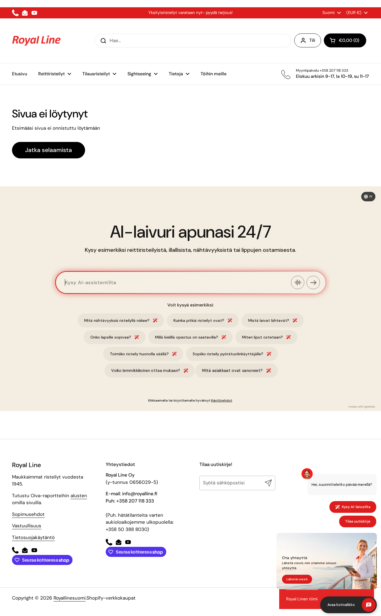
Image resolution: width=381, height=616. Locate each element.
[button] (345, 40)
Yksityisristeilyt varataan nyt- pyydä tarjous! (190, 12)
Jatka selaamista (48, 150)
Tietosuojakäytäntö (33, 537)
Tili (312, 40)
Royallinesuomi (70, 598)
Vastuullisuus (26, 526)
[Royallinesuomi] (36, 41)
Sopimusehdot (28, 514)
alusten (79, 495)
